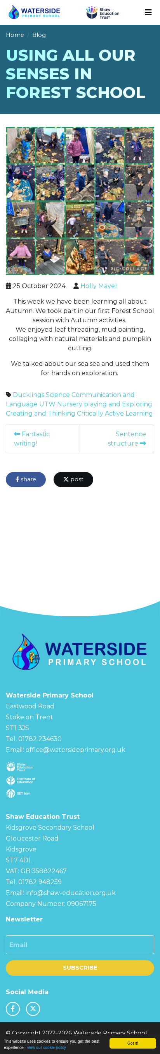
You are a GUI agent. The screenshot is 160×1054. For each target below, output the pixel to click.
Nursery (69, 404)
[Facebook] (13, 1009)
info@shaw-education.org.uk (71, 893)
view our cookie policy (46, 1047)
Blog (39, 34)
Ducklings (28, 395)
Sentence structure (127, 438)
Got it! (132, 1043)
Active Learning (129, 413)
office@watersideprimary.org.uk (75, 749)
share (27, 479)
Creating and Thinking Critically (54, 413)
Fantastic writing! (32, 438)
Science (58, 395)
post (76, 479)
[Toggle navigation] (148, 12)
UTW (47, 404)
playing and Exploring (118, 404)
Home (15, 34)
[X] (33, 1009)
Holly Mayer (99, 286)
